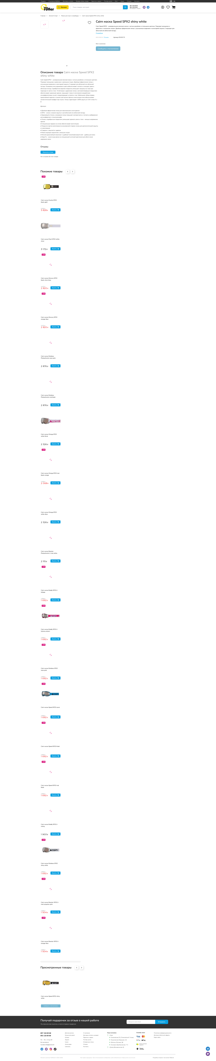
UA (174, 1)
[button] (67, 171)
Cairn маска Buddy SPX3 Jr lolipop (49, 591)
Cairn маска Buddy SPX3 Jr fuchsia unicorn (49, 630)
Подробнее (99, 33)
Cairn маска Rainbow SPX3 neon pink (49, 669)
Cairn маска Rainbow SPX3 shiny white (49, 864)
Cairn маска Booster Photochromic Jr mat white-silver (49, 552)
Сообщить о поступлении (108, 48)
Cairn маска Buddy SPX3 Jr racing (49, 825)
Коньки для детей (70, 1035)
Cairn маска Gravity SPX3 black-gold (49, 201)
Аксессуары (68, 1044)
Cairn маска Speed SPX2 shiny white (50, 997)
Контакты (136, 1)
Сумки (66, 1042)
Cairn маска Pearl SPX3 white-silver (50, 240)
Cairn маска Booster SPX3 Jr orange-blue (49, 942)
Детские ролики (69, 1033)
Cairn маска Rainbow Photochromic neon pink (48, 357)
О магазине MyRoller (54, 1)
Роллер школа (108, 1)
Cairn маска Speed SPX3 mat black (50, 786)
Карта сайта (157, 1037)
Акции (122, 1)
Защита (67, 1040)
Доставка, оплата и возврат (90, 1035)
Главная (43, 16)
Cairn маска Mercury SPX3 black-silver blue (49, 279)
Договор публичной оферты (162, 1035)
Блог (116, 1)
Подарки (43, 1)
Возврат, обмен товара (82, 1)
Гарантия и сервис (96, 1)
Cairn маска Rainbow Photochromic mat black (48, 396)
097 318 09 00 (134, 5)
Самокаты (67, 1046)
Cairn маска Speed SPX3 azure (50, 707)
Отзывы (129, 1)
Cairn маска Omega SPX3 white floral (49, 435)
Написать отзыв (48, 152)
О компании (86, 1033)
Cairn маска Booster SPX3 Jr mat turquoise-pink (49, 903)
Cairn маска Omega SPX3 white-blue (49, 513)
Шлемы (67, 1037)
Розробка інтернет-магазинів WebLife (163, 1057)
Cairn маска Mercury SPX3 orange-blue (49, 318)
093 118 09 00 (134, 7)
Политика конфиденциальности (162, 1033)
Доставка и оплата (68, 1)
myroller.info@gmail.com (47, 1045)
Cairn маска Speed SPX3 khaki (50, 746)
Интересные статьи (88, 1042)
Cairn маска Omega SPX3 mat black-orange (50, 474)
